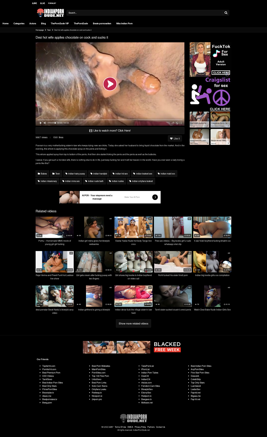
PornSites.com (98, 372)
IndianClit (145, 379)
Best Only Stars (49, 385)
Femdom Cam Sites (150, 385)
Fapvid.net (195, 392)
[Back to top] (259, 428)
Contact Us (160, 426)
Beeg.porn (47, 402)
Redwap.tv (97, 392)
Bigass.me (196, 395)
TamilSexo (47, 379)
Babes (43, 173)
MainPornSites (99, 369)
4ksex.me (46, 395)
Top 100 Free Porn (100, 375)
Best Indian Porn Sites (52, 382)
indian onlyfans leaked (142, 181)
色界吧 (34, 3)
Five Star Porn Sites (200, 372)
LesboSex (195, 389)
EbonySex (146, 392)
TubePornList (147, 365)
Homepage (40, 30)
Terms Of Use (120, 426)
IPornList (145, 369)
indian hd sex (121, 173)
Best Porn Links (99, 382)
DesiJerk (195, 375)
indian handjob (100, 173)
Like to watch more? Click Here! (112, 130)
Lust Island (196, 385)
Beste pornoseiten (102, 23)
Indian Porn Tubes (149, 372)
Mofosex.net (147, 402)
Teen (49, 30)
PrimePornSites (49, 389)
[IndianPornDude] (50, 12)
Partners (150, 426)
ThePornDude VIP (60, 23)
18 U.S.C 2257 (107, 426)
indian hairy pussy (76, 173)
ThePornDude (81, 23)
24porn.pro (97, 399)
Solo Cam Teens (99, 385)
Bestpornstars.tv (49, 399)
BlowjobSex (147, 389)
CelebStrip (196, 379)
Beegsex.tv (146, 399)
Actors (32, 23)
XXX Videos (48, 375)
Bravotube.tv (48, 392)
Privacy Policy (140, 426)
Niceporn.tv (97, 395)
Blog (43, 23)
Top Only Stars (197, 382)
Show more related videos (133, 323)
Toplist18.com (48, 365)
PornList (52, 3)
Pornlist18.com (49, 369)
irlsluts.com (146, 382)
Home (5, 23)
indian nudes (117, 181)
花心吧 (42, 3)
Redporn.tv (146, 395)
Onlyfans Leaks (99, 389)
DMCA (130, 426)
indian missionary (48, 181)
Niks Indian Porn (124, 23)
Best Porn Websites (101, 365)
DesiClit (145, 375)
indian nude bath (95, 181)
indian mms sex (72, 181)
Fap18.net (195, 399)
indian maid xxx (167, 173)
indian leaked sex (144, 173)
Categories (18, 23)
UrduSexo (96, 379)
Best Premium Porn (51, 372)
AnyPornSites (197, 369)
